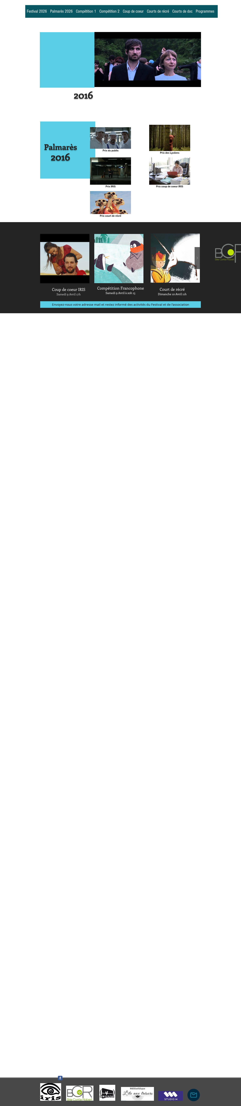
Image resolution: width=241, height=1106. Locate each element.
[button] (119, 258)
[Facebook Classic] (60, 1078)
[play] (135, 280)
